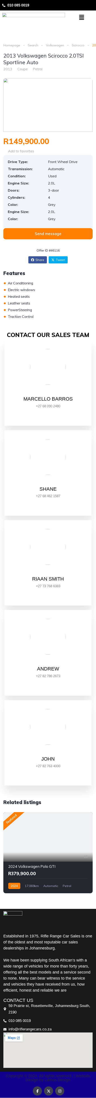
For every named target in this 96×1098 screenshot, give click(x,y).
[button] (81, 17)
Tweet (60, 260)
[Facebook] (37, 1091)
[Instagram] (59, 1091)
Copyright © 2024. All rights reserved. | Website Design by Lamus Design (48, 1078)
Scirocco (78, 45)
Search (33, 45)
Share (39, 260)
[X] (48, 1091)
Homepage (11, 45)
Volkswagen (55, 45)
